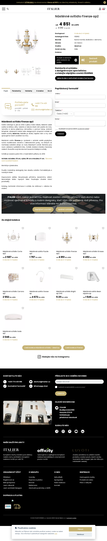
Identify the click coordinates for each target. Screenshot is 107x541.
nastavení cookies (71, 518)
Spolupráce (58, 480)
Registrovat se (8, 480)
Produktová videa (86, 480)
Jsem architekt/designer (12, 488)
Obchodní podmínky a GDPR (39, 488)
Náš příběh (58, 477)
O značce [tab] (40, 91)
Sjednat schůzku (65, 209)
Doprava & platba (35, 480)
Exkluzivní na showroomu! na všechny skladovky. (47, 2)
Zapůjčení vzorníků (43, 209)
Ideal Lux (77, 46)
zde (56, 533)
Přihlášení (6, 477)
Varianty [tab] (28, 91)
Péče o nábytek (85, 483)
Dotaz (57, 119)
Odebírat (60, 393)
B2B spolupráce (9, 483)
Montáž (31, 483)
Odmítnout (80, 534)
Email (57, 102)
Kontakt (57, 485)
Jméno (58, 93)
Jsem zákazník (8, 485)
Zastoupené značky (87, 477)
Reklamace (33, 485)
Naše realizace (59, 483)
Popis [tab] (6, 91)
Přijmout (80, 529)
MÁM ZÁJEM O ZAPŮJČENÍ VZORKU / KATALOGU (75, 78)
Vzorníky (32, 477)
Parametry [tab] (16, 91)
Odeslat (60, 134)
